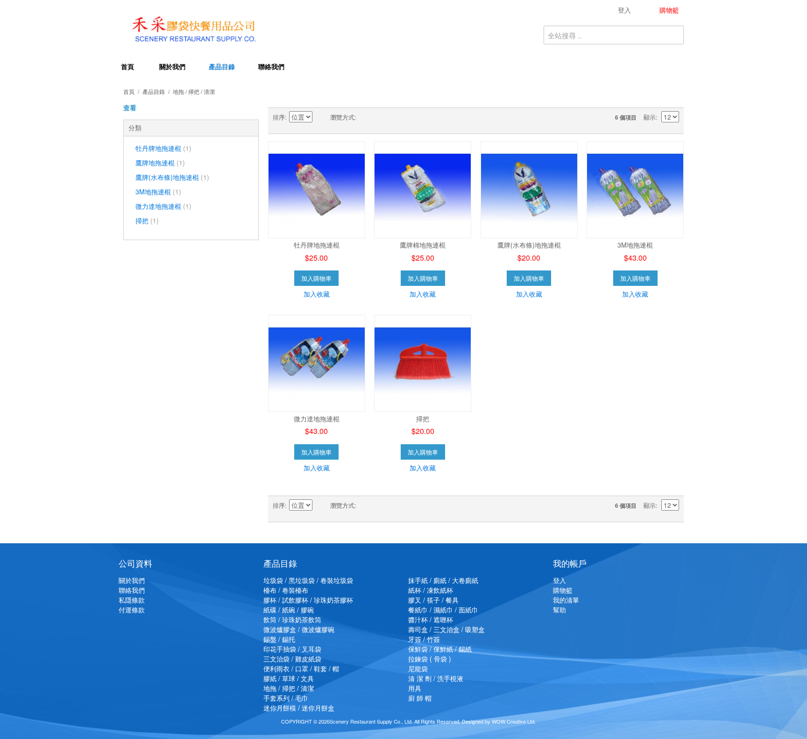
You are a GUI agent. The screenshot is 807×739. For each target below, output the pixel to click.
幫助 (559, 609)
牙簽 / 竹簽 (424, 639)
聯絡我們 (271, 66)
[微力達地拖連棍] (316, 363)
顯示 (650, 117)
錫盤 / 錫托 (279, 639)
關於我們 (172, 66)
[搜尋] (674, 35)
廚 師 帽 (420, 698)
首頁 (127, 66)
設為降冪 (321, 117)
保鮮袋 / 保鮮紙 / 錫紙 (440, 649)
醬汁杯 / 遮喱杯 (430, 619)
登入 (559, 580)
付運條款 (132, 609)
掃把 (147, 220)
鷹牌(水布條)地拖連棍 (172, 177)
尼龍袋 (418, 668)
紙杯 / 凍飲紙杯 (430, 590)
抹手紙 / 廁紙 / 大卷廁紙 (443, 580)
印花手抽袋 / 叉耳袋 (292, 649)
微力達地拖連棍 (163, 206)
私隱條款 (132, 599)
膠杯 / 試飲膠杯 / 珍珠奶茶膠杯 (308, 599)
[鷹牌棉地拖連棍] (422, 189)
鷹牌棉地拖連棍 (423, 244)
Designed (472, 721)
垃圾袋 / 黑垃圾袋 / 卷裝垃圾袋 (308, 580)
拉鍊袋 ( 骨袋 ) (429, 658)
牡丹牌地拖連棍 (163, 148)
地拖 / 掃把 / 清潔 (288, 688)
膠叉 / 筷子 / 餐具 (433, 599)
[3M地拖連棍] (635, 189)
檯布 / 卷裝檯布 (285, 590)
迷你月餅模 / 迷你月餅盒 (298, 707)
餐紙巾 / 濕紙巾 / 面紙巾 (443, 609)
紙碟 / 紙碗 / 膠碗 (288, 609)
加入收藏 (317, 293)
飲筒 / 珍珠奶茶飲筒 (292, 619)
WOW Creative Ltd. (514, 721)
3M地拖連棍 (158, 191)
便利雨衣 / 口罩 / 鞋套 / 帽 (301, 668)
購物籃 (563, 590)
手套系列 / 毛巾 (285, 698)
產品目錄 (222, 66)
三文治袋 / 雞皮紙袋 (292, 658)
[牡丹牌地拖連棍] (316, 189)
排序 (279, 117)
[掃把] (422, 363)
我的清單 (566, 599)
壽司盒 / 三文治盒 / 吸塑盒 (446, 629)
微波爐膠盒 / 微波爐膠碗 (298, 629)
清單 (382, 117)
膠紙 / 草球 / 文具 (288, 678)
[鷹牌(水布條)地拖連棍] (529, 189)
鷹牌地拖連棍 (160, 162)
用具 (414, 688)
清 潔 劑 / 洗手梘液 (435, 678)
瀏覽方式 (342, 117)
